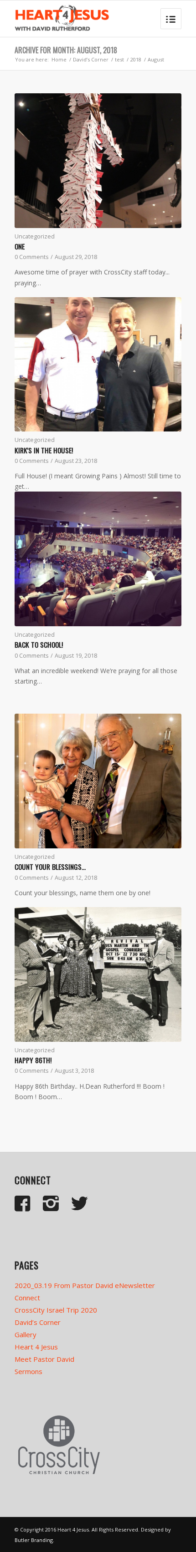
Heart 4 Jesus (36, 1346)
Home (59, 59)
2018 (135, 59)
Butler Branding (34, 1540)
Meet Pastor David (44, 1359)
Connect (27, 1297)
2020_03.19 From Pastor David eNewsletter (85, 1285)
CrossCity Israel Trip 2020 (56, 1309)
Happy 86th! (33, 1060)
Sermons (28, 1371)
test (119, 59)
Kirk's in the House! (44, 450)
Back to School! (39, 644)
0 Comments (32, 257)
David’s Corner (90, 59)
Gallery (25, 1334)
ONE (20, 246)
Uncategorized (35, 236)
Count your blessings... (50, 867)
